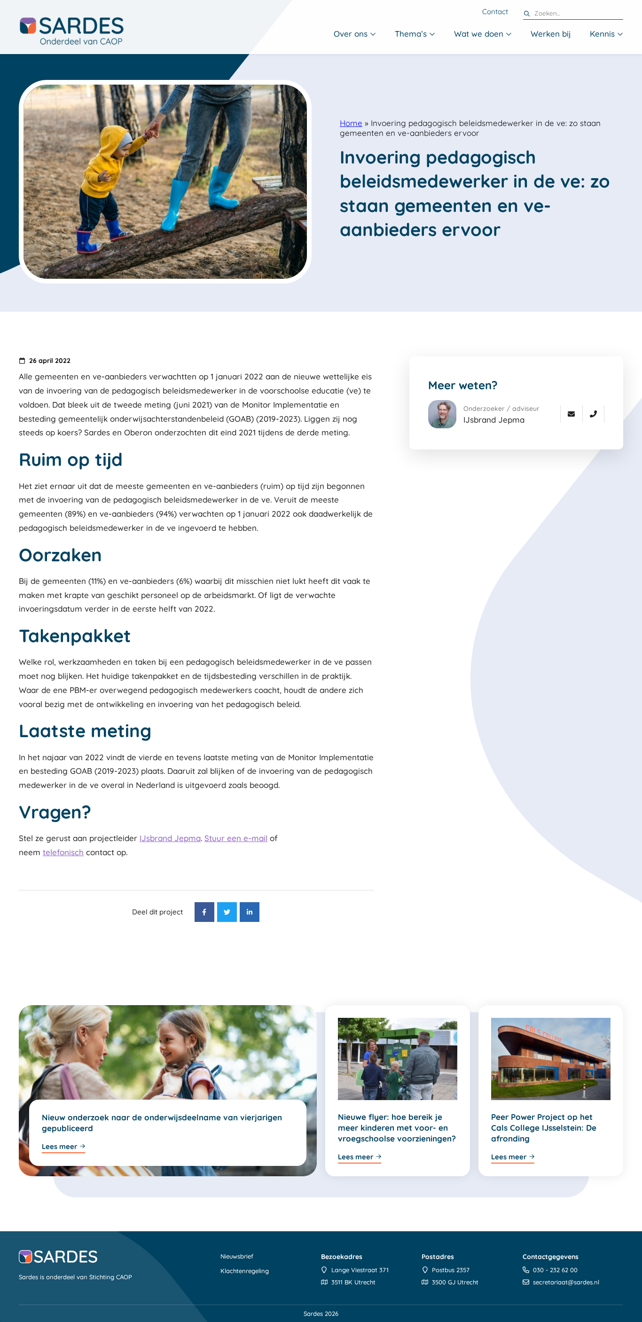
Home (351, 123)
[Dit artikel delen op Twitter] (227, 912)
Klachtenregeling (244, 1271)
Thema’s (411, 34)
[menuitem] (354, 34)
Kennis (602, 34)
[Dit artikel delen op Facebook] (204, 912)
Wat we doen (478, 34)
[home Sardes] (71, 30)
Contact (495, 12)
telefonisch (63, 852)
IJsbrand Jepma (170, 838)
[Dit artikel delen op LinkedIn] (249, 912)
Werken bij (551, 34)
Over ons (351, 34)
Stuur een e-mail (235, 838)
